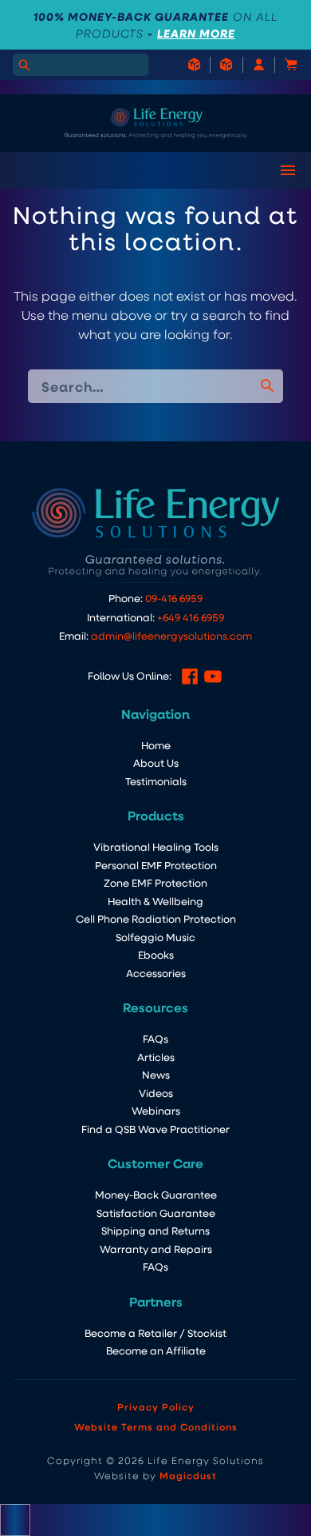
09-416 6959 (174, 597)
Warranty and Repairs (156, 1248)
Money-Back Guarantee (156, 1194)
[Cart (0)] (282, 64)
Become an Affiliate (156, 1350)
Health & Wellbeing (155, 901)
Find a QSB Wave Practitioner (155, 1128)
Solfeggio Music (155, 937)
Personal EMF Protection (156, 865)
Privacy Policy (156, 1406)
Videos (156, 1092)
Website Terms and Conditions (156, 1426)
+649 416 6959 (190, 617)
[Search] (24, 65)
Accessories (156, 972)
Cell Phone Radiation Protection (156, 918)
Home (156, 745)
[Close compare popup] (15, 1520)
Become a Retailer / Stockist (155, 1332)
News (156, 1074)
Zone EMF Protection (155, 882)
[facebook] (189, 676)
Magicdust (188, 1475)
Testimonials (156, 781)
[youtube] (213, 676)
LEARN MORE (196, 33)
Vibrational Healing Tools (155, 846)
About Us (156, 762)
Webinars (156, 1110)
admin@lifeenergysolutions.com (171, 635)
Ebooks (156, 954)
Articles (156, 1056)
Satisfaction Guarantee (155, 1212)
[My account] (250, 64)
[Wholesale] (194, 64)
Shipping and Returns (155, 1230)
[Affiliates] (218, 64)
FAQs (155, 1038)
